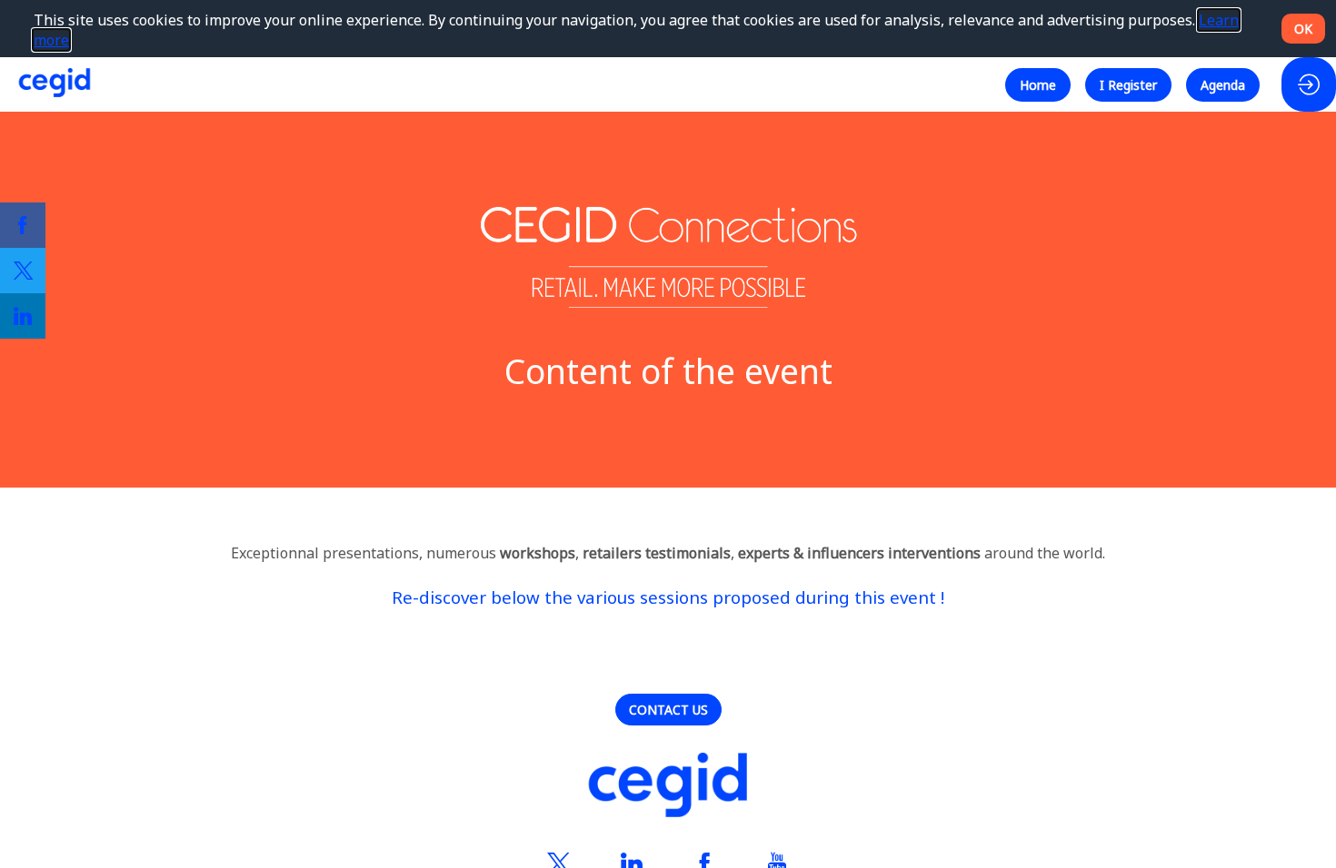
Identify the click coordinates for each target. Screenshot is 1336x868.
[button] (1038, 84)
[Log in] (1308, 84)
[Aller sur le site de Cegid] (668, 787)
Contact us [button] (668, 708)
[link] (22, 225)
